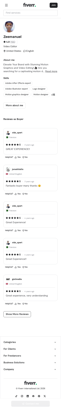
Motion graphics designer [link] (17, 95)
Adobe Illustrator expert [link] (16, 89)
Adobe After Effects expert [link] (18, 83)
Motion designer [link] (40, 95)
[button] (6, 5)
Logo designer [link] (39, 89)
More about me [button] (14, 105)
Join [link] (53, 5)
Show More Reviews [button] (17, 314)
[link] (16, 396)
